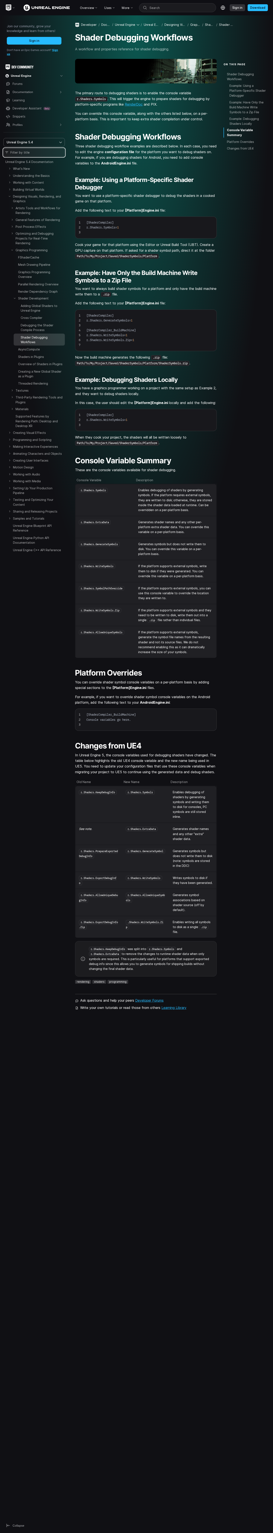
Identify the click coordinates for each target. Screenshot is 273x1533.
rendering (83, 981)
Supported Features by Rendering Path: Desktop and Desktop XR (37, 421)
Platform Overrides (240, 142)
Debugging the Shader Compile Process (37, 327)
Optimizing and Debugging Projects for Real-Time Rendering (35, 238)
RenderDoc (134, 104)
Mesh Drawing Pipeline (34, 264)
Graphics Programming (32, 250)
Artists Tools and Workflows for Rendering (38, 210)
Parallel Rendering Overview (38, 284)
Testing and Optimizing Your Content (33, 502)
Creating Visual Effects (29, 432)
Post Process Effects (31, 226)
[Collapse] (9, 196)
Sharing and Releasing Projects (35, 511)
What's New (21, 168)
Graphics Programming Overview (34, 274)
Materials (22, 409)
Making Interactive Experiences (35, 446)
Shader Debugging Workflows (240, 76)
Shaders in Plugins (31, 357)
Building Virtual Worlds (28, 189)
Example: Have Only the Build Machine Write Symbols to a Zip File (246, 107)
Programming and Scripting (32, 440)
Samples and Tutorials (28, 518)
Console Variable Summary (240, 132)
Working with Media (27, 481)
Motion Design (23, 467)
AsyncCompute (29, 349)
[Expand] (9, 168)
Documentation (105, 24)
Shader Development (33, 298)
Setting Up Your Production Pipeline (32, 490)
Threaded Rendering (33, 383)
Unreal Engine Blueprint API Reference (32, 528)
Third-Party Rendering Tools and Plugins (39, 399)
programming (117, 981)
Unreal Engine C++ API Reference (37, 550)
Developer (89, 24)
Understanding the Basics (31, 175)
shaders (99, 981)
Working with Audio (26, 474)
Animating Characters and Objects (37, 453)
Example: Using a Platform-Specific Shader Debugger (247, 90)
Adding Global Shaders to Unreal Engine (39, 308)
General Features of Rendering (38, 220)
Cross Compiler (31, 318)
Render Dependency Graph (38, 291)
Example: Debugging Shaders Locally (244, 121)
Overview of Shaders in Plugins (40, 364)
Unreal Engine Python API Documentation (31, 540)
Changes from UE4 (240, 148)
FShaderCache (28, 257)
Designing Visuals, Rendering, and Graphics (37, 199)
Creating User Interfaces (30, 460)
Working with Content (28, 182)
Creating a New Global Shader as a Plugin (39, 374)
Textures (22, 390)
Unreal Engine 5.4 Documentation (29, 162)
